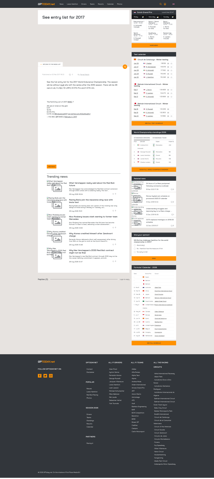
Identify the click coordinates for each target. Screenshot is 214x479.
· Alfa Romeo (135, 372)
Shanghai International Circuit (163, 291)
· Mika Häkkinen (113, 394)
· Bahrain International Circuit (164, 398)
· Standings (90, 421)
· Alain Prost (112, 369)
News (62, 4)
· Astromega (135, 397)
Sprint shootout (137, 33)
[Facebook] (39, 376)
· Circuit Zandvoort (160, 433)
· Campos (134, 428)
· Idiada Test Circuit (160, 461)
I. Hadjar (149, 63)
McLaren (158, 159)
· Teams (88, 417)
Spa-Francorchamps (161, 329)
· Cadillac (134, 425)
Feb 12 (136, 93)
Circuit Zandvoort (160, 336)
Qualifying (152, 33)
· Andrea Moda (136, 382)
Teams (92, 4)
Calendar (110, 4)
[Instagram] (51, 376)
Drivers (83, 4)
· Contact (89, 369)
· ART (133, 391)
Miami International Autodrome (163, 305)
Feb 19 (136, 112)
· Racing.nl (89, 443)
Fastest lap (167, 33)
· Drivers (89, 414)
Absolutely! (141, 245)
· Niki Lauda (112, 397)
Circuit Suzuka (159, 294)
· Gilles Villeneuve (160, 448)
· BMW (133, 419)
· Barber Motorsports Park (163, 411)
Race (165, 21)
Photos (119, 4)
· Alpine (133, 378)
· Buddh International (161, 414)
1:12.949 (137, 27)
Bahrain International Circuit (149, 84)
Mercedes (159, 145)
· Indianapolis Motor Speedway (165, 464)
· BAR (133, 410)
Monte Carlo (158, 315)
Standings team (159, 138)
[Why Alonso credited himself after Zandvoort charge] (57, 234)
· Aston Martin (136, 394)
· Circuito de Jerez (160, 436)
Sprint (150, 21)
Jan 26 (136, 63)
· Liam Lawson (113, 388)
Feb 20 (136, 116)
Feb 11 (136, 90)
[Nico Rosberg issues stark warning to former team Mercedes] (57, 217)
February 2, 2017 (70, 117)
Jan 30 (136, 77)
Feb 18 (136, 109)
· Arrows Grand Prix (138, 388)
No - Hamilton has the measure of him (150, 248)
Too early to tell (142, 252)
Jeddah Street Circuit (160, 301)
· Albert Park (158, 377)
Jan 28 (136, 70)
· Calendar (89, 427)
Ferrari (158, 155)
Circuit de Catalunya (146, 60)
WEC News (51, 166)
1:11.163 (151, 38)
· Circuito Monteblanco (162, 439)
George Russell (145, 152)
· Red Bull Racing (92, 395)
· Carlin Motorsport (138, 431)
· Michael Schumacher (116, 391)
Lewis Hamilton (72, 4)
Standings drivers (142, 138)
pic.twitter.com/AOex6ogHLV (79, 114)
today (46, 4)
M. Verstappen (151, 67)
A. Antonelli (138, 25)
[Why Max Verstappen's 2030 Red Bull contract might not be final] (57, 251)
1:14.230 (166, 38)
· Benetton (135, 416)
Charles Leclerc (145, 162)
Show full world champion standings (154, 169)
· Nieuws (89, 389)
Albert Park (158, 287)
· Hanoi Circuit (159, 452)
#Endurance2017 (61, 114)
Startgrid (166, 23)
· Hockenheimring (160, 455)
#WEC (70, 102)
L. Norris (166, 27)
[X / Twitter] (45, 376)
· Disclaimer (90, 372)
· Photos (89, 398)
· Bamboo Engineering (138, 407)
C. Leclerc (166, 37)
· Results (89, 424)
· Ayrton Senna (113, 372)
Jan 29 (136, 74)
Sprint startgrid (153, 22)
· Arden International (138, 385)
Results (101, 4)
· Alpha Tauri (135, 375)
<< (50, 64)
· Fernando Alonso (114, 375)
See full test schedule (154, 123)
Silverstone (158, 325)
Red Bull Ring (158, 322)
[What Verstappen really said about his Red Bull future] (57, 183)
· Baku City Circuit (160, 408)
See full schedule (154, 343)
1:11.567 (136, 40)
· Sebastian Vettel (114, 400)
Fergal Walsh (84, 74)
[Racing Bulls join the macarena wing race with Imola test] (57, 200)
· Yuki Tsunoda (113, 403)
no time (151, 28)
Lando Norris (144, 159)
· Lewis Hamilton (92, 392)
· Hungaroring (158, 458)
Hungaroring (158, 332)
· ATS (133, 400)
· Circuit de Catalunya (161, 417)
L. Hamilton (150, 77)
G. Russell (151, 27)
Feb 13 (136, 96)
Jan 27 (136, 67)
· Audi (133, 403)
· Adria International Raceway (164, 374)
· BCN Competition (137, 413)
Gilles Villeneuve (159, 311)
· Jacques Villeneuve (115, 382)
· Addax (133, 369)
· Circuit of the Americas (162, 427)
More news (154, 45)
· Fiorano (157, 442)
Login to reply (124, 279)
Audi (62, 85)
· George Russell (114, 378)
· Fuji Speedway (159, 445)
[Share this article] (125, 66)
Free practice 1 (139, 21)
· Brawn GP (135, 422)
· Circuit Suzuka (159, 430)
